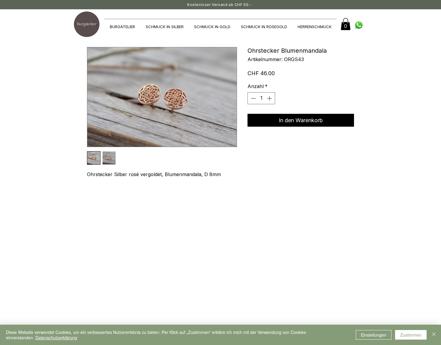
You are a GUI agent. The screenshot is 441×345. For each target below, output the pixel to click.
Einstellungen (373, 335)
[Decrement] (252, 98)
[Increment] (270, 98)
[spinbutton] (261, 98)
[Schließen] (433, 334)
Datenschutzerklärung (56, 338)
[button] (345, 24)
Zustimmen (411, 335)
